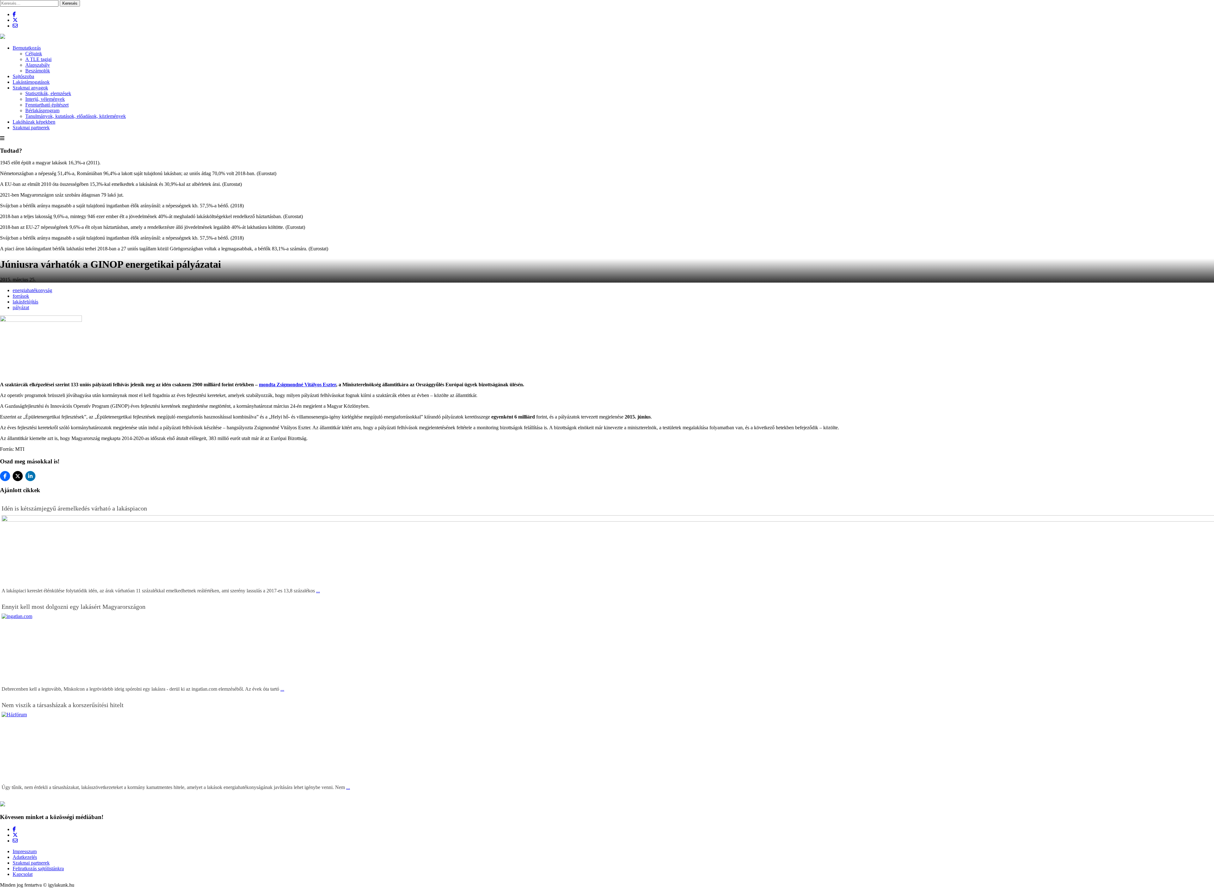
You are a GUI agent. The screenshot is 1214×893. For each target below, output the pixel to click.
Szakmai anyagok (30, 87)
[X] (18, 476)
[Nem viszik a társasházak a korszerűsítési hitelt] (476, 714)
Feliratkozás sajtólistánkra (38, 868)
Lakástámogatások (31, 82)
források (21, 296)
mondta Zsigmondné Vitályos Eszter (297, 384)
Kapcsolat (23, 874)
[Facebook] (5, 476)
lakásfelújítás (25, 301)
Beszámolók (37, 70)
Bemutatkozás (27, 48)
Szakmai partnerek (31, 127)
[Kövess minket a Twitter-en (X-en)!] (15, 20)
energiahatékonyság (32, 290)
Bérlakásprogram (42, 110)
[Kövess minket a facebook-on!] (14, 14)
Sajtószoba (23, 76)
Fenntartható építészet (47, 104)
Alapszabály (37, 65)
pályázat (21, 307)
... (318, 590)
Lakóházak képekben (34, 122)
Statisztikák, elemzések (48, 93)
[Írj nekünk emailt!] (15, 25)
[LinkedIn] (30, 476)
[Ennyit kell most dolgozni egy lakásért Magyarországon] (476, 616)
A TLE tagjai (38, 59)
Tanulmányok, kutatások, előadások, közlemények (75, 116)
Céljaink (33, 53)
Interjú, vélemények (45, 99)
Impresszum (25, 851)
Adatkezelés (25, 857)
